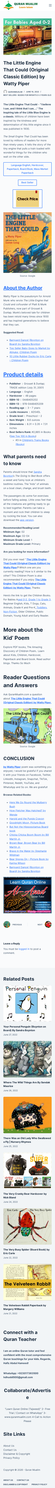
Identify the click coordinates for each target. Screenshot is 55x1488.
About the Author (22, 288)
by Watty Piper (12, 766)
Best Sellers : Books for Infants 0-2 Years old (27, 95)
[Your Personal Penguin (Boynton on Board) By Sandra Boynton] (27, 1003)
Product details (23, 374)
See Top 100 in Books (22, 436)
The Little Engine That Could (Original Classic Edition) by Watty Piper (26, 563)
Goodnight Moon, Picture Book (27, 822)
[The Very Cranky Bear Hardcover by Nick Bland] (27, 1171)
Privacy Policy (11, 1457)
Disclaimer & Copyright (16, 1453)
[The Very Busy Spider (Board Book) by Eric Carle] (27, 1226)
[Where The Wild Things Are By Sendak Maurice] (27, 1059)
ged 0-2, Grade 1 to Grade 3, (34, 599)
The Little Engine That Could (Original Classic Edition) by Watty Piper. (24, 583)
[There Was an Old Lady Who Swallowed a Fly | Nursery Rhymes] (27, 1115)
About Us (8, 1445)
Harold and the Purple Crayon (26, 818)
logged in (24, 948)
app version (27, 519)
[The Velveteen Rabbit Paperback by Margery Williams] (27, 1282)
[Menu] (50, 5)
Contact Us (9, 1449)
